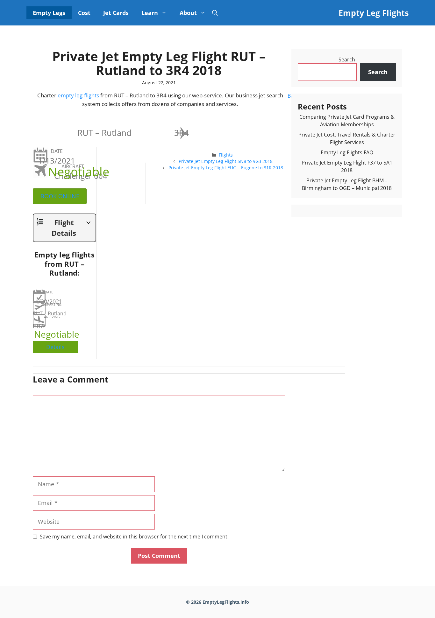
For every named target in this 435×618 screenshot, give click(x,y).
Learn (149, 13)
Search (347, 59)
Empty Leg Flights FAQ (347, 152)
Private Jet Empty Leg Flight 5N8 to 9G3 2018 (226, 161)
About (188, 13)
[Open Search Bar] (215, 12)
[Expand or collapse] (88, 223)
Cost (84, 13)
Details (55, 347)
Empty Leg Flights (374, 12)
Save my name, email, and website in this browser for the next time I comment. (134, 536)
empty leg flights (78, 95)
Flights (226, 155)
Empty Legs (49, 13)
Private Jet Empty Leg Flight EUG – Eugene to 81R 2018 (225, 168)
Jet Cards (116, 13)
